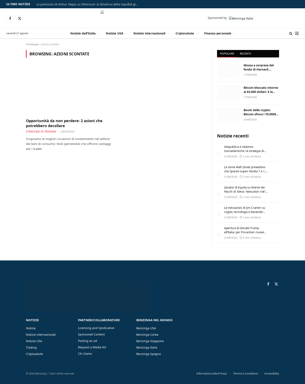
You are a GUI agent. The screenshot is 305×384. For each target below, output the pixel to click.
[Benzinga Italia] (153, 18)
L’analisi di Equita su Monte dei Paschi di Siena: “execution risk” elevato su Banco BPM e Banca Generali (244, 193)
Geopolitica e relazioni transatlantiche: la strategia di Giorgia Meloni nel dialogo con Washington (244, 153)
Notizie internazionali (149, 33)
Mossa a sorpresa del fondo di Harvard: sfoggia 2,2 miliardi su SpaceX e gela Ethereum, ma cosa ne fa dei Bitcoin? (261, 67)
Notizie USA (114, 33)
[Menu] (297, 33)
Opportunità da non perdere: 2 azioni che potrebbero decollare (64, 123)
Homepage (32, 44)
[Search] (290, 33)
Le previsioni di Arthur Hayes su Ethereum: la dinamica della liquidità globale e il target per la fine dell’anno (88, 4)
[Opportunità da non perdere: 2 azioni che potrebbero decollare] (69, 90)
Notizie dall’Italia (83, 33)
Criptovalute (185, 33)
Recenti (245, 53)
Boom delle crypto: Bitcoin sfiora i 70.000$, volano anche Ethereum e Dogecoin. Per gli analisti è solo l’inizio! (261, 112)
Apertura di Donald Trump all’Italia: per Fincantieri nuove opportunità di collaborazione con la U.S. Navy (246, 234)
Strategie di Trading (41, 131)
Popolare (227, 53)
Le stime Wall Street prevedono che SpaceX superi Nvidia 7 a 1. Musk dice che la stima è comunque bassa (244, 173)
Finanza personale (217, 33)
